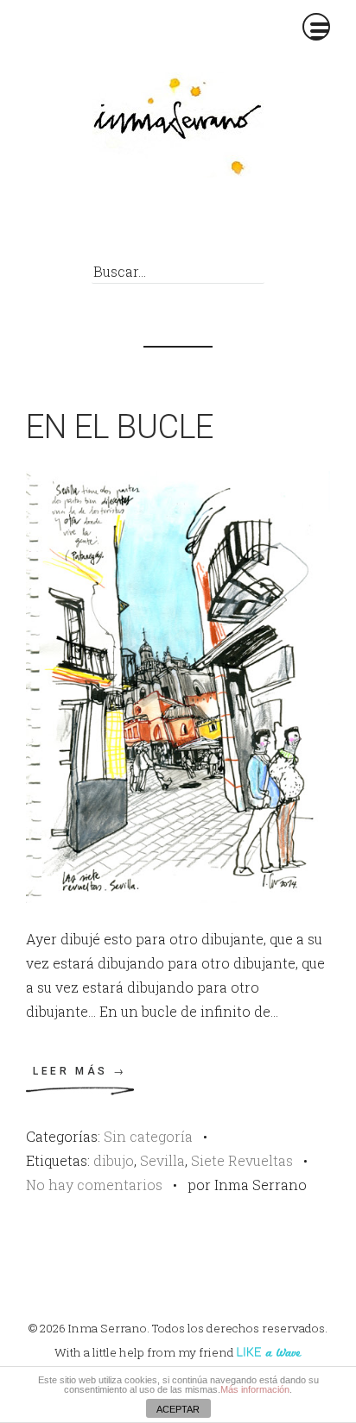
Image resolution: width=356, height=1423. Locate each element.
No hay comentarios (94, 1184)
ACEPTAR (178, 1409)
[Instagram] (246, 226)
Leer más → (80, 1071)
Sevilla (162, 1160)
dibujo (113, 1160)
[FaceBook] (130, 226)
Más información (254, 1389)
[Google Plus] (207, 226)
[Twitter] (168, 226)
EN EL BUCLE (119, 427)
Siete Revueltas (242, 1160)
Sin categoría (148, 1136)
